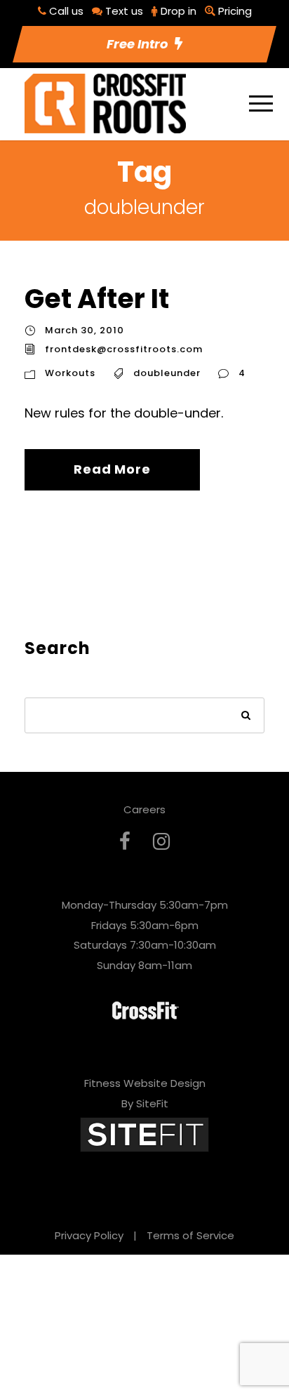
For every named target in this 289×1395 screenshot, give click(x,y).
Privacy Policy (89, 1235)
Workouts (70, 373)
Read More (112, 469)
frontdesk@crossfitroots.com (124, 349)
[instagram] (161, 841)
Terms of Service (190, 1235)
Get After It (97, 298)
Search (246, 716)
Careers (144, 809)
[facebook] (124, 841)
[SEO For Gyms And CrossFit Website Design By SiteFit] (144, 1133)
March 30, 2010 (84, 330)
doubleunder (167, 373)
